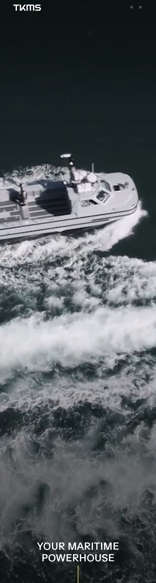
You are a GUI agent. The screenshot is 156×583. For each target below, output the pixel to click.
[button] (132, 7)
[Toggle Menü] (140, 7)
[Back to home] (27, 8)
